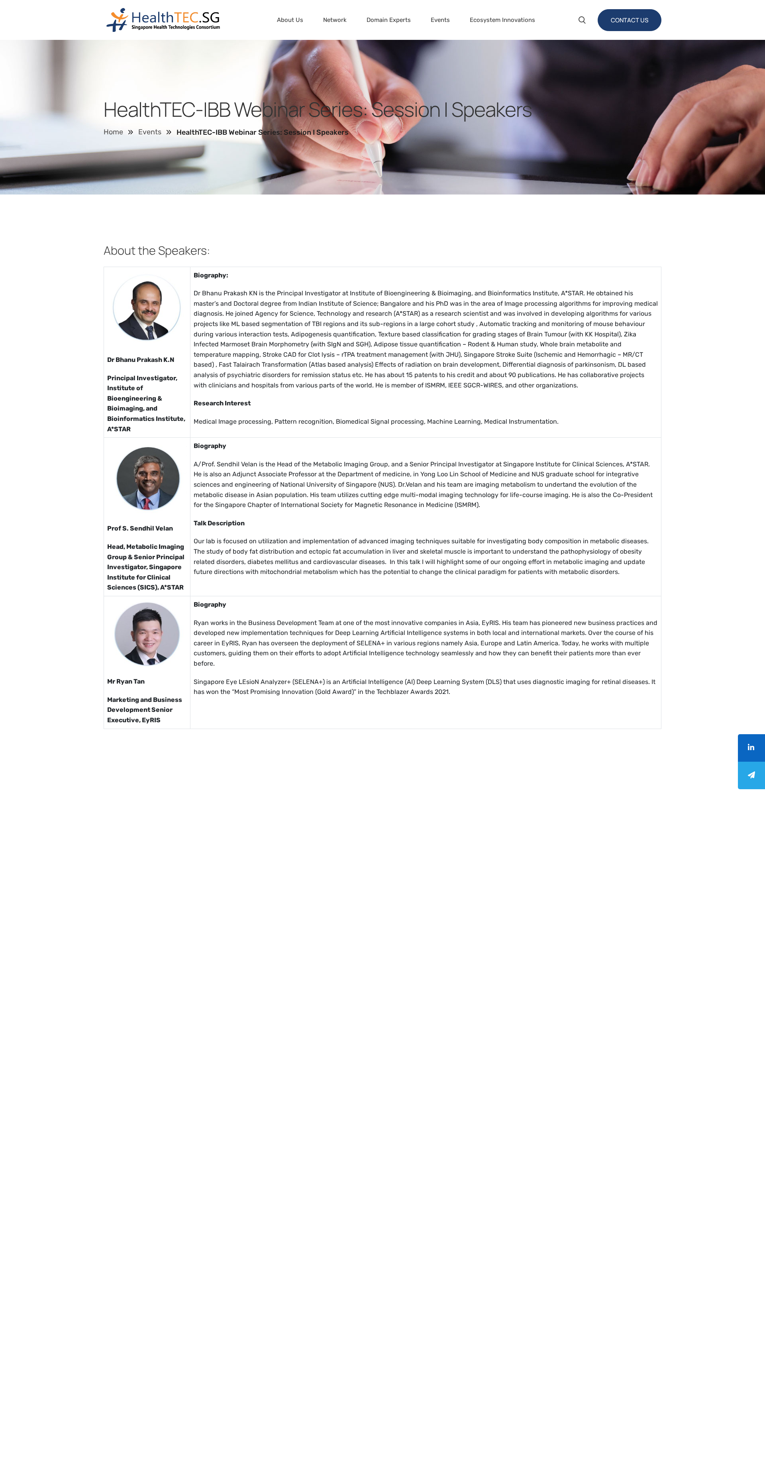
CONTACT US (629, 20)
